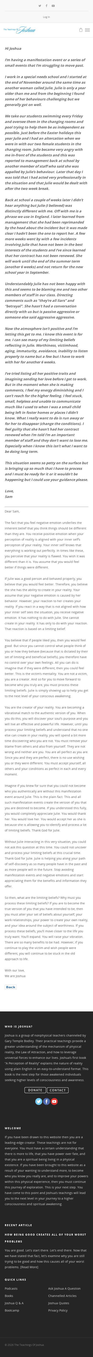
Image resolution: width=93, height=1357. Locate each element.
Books (9, 1296)
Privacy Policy (57, 1310)
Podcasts (11, 1288)
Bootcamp (12, 1310)
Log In (46, 16)
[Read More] (29, 1267)
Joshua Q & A (14, 1303)
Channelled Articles (62, 1296)
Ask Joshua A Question (64, 1288)
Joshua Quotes (58, 1303)
